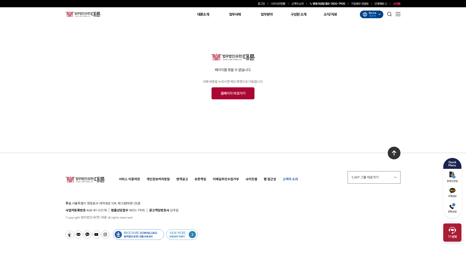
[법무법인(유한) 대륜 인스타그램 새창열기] (105, 234)
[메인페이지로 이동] (83, 14)
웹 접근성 (270, 179)
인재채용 (379, 3)
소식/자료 (330, 14)
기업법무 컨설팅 (359, 3)
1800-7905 (329, 3)
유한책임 (200, 179)
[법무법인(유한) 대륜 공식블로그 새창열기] (78, 234)
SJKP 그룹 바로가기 (365, 177)
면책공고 (182, 179)
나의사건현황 (278, 3)
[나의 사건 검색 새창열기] (70, 234)
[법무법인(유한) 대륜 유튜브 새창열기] (96, 234)
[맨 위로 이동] (394, 153)
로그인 (261, 3)
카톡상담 (452, 196)
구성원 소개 (298, 14)
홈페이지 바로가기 (233, 93)
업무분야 (267, 14)
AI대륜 (396, 3)
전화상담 (452, 211)
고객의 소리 (297, 3)
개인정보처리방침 (158, 179)
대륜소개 (203, 14)
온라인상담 (452, 181)
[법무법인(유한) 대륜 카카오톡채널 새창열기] (87, 234)
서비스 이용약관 (129, 179)
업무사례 (235, 14)
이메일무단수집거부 (226, 179)
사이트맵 (251, 179)
